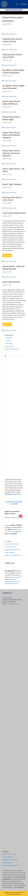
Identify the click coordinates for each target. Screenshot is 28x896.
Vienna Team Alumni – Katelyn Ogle (11, 118)
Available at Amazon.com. (13, 494)
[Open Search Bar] (17, 4)
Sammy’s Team (9, 346)
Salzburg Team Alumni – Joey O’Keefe (12, 55)
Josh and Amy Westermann (14, 213)
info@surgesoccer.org (12, 604)
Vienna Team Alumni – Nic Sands (13, 170)
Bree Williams (8, 21)
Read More (7, 255)
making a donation (15, 577)
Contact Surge (6, 597)
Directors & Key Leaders (12, 544)
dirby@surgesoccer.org (11, 581)
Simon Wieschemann (11, 282)
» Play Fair (8, 340)
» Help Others (9, 343)
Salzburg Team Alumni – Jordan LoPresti (12, 40)
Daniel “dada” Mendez (11, 184)
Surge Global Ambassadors (12, 549)
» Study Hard (8, 338)
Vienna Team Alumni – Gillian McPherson (11, 102)
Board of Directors (10, 547)
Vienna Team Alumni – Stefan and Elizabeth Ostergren (11, 135)
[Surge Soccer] (4, 4)
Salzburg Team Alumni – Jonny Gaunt (12, 198)
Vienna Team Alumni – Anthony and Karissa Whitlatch (11, 153)
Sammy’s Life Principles (12, 349)
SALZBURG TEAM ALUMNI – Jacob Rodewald (13, 87)
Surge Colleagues (10, 552)
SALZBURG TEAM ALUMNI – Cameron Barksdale (13, 71)
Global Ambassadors (10, 34)
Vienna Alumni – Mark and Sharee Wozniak (13, 267)
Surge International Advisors (13, 555)
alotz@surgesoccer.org (11, 583)
